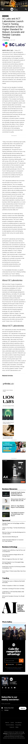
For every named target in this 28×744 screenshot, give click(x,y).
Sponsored (6, 520)
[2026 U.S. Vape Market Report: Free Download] (6, 507)
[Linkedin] (9, 688)
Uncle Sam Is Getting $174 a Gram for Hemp (13, 588)
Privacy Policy (18, 668)
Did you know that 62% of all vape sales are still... (18, 499)
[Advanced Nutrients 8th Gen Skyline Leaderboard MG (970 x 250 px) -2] (14, 3)
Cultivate (20, 664)
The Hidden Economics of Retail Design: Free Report (17, 514)
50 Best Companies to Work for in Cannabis (13, 585)
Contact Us (12, 727)
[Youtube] (15, 688)
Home (2, 12)
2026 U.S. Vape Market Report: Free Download (17, 506)
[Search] (26, 9)
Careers (12, 722)
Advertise (7, 722)
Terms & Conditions (10, 724)
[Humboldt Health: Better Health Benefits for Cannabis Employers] (6, 494)
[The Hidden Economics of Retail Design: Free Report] (6, 514)
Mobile (17, 727)
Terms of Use (11, 668)
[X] (12, 688)
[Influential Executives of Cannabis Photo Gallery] (14, 632)
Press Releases (5, 16)
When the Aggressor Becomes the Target (12, 559)
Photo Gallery (7, 622)
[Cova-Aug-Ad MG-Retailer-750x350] (14, 447)
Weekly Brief (11, 664)
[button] (2, 9)
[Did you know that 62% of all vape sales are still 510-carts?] (6, 501)
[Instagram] (5, 688)
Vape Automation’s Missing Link (10, 536)
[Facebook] (2, 688)
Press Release (6, 39)
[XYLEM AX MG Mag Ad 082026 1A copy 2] (14, 483)
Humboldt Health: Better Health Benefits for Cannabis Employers (18, 494)
